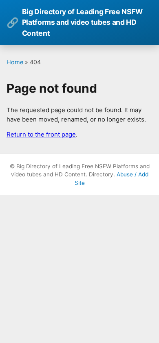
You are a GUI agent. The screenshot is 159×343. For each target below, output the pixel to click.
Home (15, 62)
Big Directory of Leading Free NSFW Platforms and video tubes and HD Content (75, 22)
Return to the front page (41, 134)
